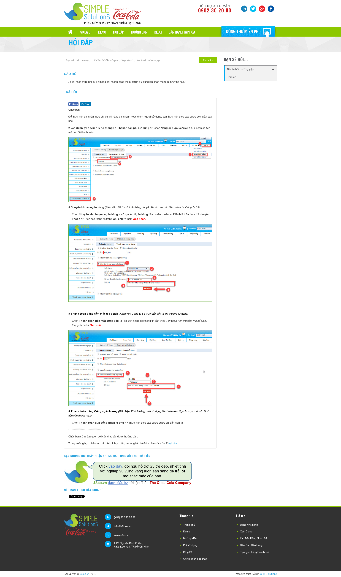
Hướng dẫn (139, 31)
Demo (102, 31)
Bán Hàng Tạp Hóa (182, 31)
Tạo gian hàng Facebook (254, 552)
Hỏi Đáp (231, 77)
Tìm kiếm (208, 60)
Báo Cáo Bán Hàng (251, 545)
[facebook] (271, 9)
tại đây (173, 443)
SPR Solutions (268, 574)
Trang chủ (70, 32)
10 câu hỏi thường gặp (240, 69)
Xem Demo (246, 531)
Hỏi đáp (118, 31)
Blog (158, 31)
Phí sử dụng (190, 545)
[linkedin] (244, 9)
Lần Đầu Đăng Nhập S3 (253, 538)
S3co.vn (84, 574)
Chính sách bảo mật (195, 558)
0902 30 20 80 (214, 10)
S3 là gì (85, 31)
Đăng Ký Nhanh (249, 524)
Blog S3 (188, 552)
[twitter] (253, 9)
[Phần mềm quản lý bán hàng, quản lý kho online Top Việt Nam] (102, 23)
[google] (262, 9)
